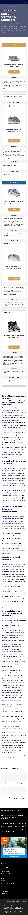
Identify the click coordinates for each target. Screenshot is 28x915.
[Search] (25, 2)
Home (2, 6)
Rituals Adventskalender (7, 874)
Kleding (3, 10)
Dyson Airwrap (5, 867)
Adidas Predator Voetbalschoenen (19, 797)
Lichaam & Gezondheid (11, 10)
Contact (3, 889)
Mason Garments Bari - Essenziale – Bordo (14, 268)
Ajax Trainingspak (19, 783)
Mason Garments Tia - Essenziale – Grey (14, 130)
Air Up (2, 869)
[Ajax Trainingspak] (20, 773)
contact (6, 831)
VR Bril (2, 878)
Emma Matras (5, 871)
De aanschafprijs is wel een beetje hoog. (12, 95)
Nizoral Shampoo (6, 797)
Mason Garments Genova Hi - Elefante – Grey (14, 336)
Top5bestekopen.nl (16, 817)
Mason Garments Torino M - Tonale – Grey (14, 65)
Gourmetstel (4, 876)
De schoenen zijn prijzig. (10, 163)
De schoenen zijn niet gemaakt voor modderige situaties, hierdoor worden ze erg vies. (13, 302)
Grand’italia (4, 783)
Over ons (3, 887)
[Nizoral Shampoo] (7, 788)
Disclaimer (4, 893)
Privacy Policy (4, 891)
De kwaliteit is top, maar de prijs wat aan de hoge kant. (13, 233)
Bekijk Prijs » (14, 72)
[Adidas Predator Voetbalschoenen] (20, 788)
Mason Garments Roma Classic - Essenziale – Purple (14, 203)
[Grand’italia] (7, 773)
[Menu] (2, 2)
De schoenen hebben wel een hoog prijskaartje (13, 370)
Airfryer (3, 880)
